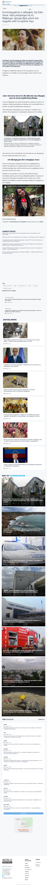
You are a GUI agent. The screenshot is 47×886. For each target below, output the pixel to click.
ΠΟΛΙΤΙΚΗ (27, 865)
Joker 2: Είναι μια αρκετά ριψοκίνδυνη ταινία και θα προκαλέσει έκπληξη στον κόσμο (23, 300)
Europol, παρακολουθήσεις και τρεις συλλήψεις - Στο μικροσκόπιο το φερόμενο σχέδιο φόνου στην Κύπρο (20, 591)
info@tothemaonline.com (7, 877)
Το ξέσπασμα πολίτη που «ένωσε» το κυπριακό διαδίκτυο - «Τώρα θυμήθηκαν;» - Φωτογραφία (22, 808)
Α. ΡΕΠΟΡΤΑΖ (6, 780)
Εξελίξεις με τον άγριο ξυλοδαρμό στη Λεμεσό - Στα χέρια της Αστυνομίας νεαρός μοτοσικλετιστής (23, 561)
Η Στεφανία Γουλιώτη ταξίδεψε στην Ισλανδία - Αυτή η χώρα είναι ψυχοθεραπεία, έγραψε (23, 792)
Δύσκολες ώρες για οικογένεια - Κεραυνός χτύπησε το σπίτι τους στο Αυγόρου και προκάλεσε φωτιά (22, 681)
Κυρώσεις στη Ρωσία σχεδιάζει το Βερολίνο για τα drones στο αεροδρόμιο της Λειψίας (22, 365)
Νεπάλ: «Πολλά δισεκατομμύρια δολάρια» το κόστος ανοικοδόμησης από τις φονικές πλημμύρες (19, 390)
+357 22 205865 (7, 873)
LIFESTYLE (6, 788)
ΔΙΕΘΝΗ (5, 724)
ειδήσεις (41, 221)
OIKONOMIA (27, 867)
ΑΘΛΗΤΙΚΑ (27, 875)
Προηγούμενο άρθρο (9, 297)
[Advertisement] (23, 271)
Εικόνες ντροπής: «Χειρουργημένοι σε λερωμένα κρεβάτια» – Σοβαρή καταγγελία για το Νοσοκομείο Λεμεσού (22, 252)
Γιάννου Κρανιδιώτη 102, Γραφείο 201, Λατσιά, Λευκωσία (6, 870)
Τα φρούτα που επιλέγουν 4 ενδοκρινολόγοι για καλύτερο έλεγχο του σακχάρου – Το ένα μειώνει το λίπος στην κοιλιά (23, 736)
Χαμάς (29, 285)
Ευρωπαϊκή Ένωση (22, 285)
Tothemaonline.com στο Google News (18, 221)
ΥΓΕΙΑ (5, 732)
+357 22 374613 (7, 874)
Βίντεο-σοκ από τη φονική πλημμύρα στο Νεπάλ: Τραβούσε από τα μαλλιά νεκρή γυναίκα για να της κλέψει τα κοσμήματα (23, 440)
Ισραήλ (15, 285)
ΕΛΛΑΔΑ (26, 877)
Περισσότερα (23, 813)
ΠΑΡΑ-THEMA (6, 804)
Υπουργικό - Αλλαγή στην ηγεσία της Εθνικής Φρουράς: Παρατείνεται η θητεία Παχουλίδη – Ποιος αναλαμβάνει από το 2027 (22, 139)
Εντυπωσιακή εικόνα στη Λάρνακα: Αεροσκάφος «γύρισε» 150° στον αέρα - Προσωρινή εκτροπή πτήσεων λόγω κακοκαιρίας (22, 240)
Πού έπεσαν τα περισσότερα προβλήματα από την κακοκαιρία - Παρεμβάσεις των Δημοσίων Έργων (22, 800)
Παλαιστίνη (35, 285)
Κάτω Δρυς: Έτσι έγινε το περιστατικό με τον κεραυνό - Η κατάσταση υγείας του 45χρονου (23, 237)
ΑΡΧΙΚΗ (26, 863)
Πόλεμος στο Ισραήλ (7, 285)
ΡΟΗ (7, 719)
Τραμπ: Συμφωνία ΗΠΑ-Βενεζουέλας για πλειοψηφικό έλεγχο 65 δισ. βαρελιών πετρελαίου (23, 465)
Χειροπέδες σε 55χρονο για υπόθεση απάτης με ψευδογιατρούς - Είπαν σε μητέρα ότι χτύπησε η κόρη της (23, 311)
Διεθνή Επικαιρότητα (7, 288)
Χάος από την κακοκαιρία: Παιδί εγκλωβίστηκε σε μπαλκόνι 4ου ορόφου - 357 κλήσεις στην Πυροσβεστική (23, 651)
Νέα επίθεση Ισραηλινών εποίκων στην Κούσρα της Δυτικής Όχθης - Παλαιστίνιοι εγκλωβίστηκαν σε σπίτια (22, 340)
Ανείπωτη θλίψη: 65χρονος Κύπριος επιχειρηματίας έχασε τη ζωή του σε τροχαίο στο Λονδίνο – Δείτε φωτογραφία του (22, 248)
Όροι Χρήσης (38, 862)
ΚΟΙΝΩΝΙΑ (6, 749)
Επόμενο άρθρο (8, 308)
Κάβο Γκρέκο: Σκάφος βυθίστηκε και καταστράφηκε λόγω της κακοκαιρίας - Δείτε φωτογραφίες (21, 233)
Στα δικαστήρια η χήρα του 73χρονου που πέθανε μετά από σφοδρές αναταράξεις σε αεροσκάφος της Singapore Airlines (22, 415)
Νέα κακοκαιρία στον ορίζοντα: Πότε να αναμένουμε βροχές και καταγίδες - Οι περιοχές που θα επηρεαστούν (22, 753)
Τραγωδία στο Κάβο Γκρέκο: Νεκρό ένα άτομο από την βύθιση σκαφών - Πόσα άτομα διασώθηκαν (23, 784)
